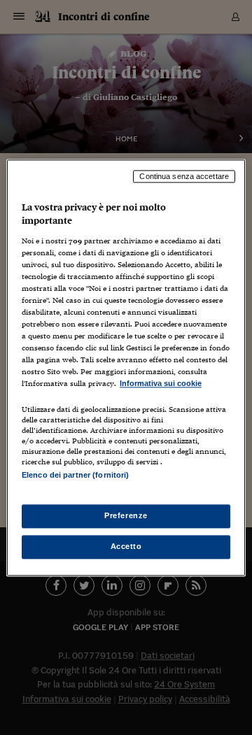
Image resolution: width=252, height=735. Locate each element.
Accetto (126, 546)
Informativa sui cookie (161, 384)
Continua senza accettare (184, 176)
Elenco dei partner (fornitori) (75, 475)
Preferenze (126, 515)
